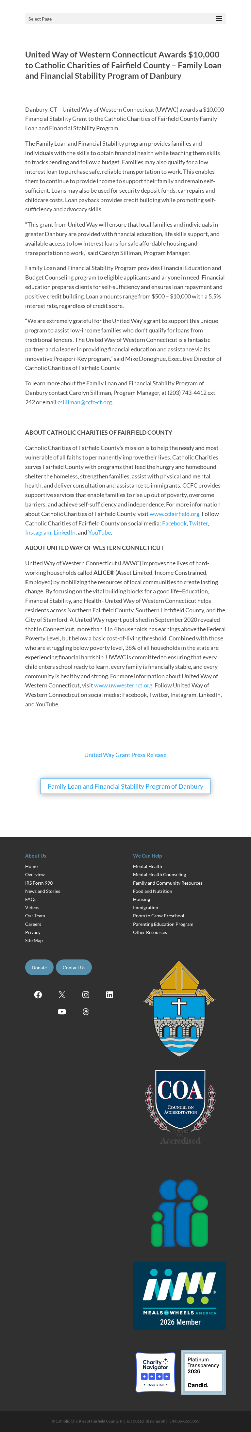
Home (31, 866)
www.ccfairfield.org (174, 513)
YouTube (99, 532)
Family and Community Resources (167, 883)
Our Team (35, 915)
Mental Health (147, 866)
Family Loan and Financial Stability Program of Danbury (125, 786)
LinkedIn (64, 532)
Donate (39, 967)
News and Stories (42, 891)
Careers (33, 924)
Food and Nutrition (152, 891)
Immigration (145, 907)
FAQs (30, 899)
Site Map (34, 940)
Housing (141, 899)
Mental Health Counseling (159, 874)
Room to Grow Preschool (158, 915)
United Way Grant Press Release (125, 754)
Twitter (198, 523)
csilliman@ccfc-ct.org (85, 402)
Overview (35, 874)
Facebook (174, 523)
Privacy (33, 932)
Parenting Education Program (163, 924)
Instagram (38, 532)
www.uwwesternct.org (123, 685)
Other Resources (150, 932)
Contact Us (74, 967)
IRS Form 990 (39, 883)
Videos (32, 907)
